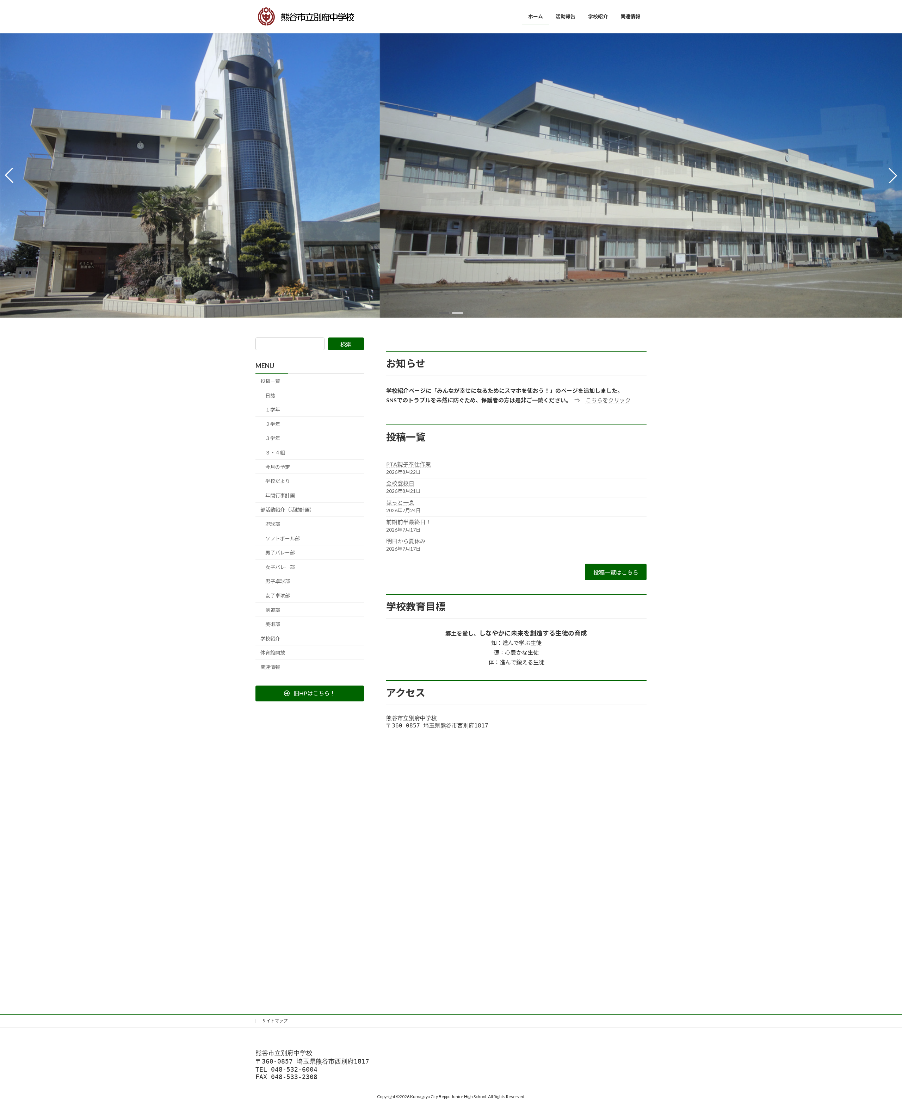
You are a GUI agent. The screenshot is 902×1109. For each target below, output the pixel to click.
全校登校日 (400, 483)
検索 (346, 344)
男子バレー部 (280, 553)
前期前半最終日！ (408, 522)
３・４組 (275, 453)
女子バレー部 (280, 567)
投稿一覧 (270, 381)
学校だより (277, 481)
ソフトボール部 (282, 538)
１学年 (272, 410)
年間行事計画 (280, 495)
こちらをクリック (608, 400)
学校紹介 (270, 639)
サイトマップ (275, 1020)
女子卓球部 (277, 596)
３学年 (272, 438)
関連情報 (270, 667)
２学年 (272, 424)
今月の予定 (277, 467)
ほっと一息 (400, 502)
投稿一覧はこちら (615, 572)
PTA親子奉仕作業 (408, 464)
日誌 (270, 395)
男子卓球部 (277, 581)
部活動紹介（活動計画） (287, 510)
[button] (444, 313)
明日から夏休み (406, 541)
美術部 (272, 624)
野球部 (272, 524)
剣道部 (272, 610)
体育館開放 (272, 653)
